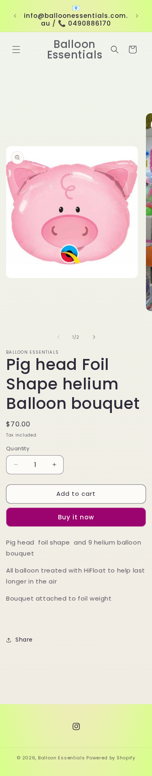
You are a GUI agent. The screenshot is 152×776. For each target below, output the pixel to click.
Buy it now (76, 517)
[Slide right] (94, 337)
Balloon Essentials (61, 757)
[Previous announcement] (15, 16)
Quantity (17, 448)
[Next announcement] (137, 16)
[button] (16, 49)
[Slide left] (58, 337)
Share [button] (24, 639)
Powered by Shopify (110, 757)
